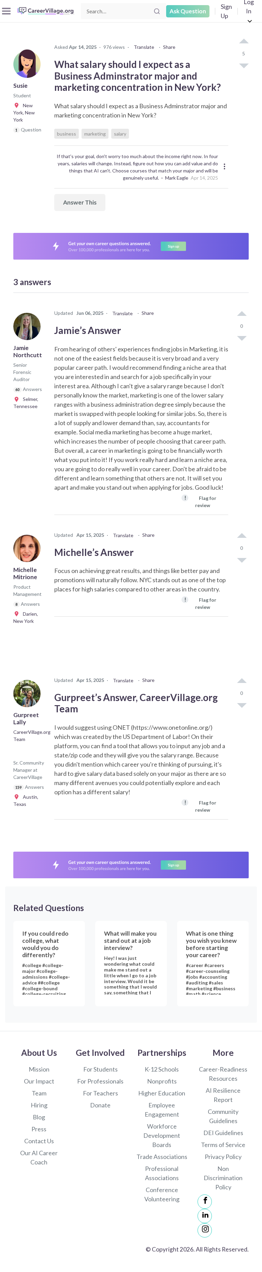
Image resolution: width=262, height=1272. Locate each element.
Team (39, 1093)
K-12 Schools (162, 1069)
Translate (144, 47)
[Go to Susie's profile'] (28, 66)
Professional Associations (162, 1173)
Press (38, 1129)
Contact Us (39, 1141)
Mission (39, 1069)
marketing (95, 134)
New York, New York (24, 112)
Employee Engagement (162, 1109)
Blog (39, 1117)
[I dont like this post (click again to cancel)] (243, 65)
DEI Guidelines (223, 1132)
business (66, 134)
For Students (100, 1069)
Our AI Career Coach (39, 1157)
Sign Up (226, 11)
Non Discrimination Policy (223, 1178)
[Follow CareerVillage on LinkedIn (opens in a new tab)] (205, 1216)
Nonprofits (162, 1081)
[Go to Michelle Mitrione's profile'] (28, 550)
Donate (100, 1105)
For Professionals (100, 1081)
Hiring (39, 1105)
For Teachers (100, 1093)
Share (169, 47)
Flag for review (200, 501)
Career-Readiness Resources (223, 1073)
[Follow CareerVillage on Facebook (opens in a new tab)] (205, 1201)
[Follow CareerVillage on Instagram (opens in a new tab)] (205, 1230)
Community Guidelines (223, 1116)
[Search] (157, 11)
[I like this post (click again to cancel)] (243, 41)
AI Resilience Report (223, 1095)
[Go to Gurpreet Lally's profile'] (28, 695)
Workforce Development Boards (161, 1135)
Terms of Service (223, 1144)
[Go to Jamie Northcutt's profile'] (28, 328)
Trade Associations (161, 1156)
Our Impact (39, 1081)
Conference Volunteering (161, 1194)
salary (120, 134)
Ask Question (188, 11)
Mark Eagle (176, 178)
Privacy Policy (223, 1156)
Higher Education (161, 1093)
